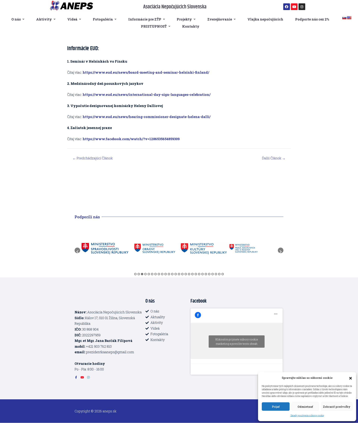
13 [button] (176, 274)
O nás (16, 19)
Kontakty (190, 26)
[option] (105, 248)
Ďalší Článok (273, 158)
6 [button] (152, 274)
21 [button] (202, 274)
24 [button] (212, 274)
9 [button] (162, 274)
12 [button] (172, 274)
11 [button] (169, 274)
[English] (349, 18)
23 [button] (209, 274)
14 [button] (179, 274)
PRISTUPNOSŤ (154, 26)
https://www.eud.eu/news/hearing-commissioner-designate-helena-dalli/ (147, 116)
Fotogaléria (103, 19)
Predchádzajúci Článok (93, 158)
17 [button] (189, 274)
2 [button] (139, 274)
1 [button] (135, 274)
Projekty (184, 19)
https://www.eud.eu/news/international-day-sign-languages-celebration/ (147, 94)
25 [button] (216, 274)
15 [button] (182, 274)
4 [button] (145, 274)
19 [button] (196, 274)
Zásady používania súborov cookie (307, 415)
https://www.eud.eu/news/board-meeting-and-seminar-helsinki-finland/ (146, 72)
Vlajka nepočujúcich (265, 19)
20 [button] (199, 274)
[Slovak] (344, 18)
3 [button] (142, 274)
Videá (72, 19)
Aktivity (44, 19)
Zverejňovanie (219, 19)
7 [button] (155, 274)
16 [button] (186, 274)
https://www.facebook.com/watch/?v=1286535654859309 (131, 139)
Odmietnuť (305, 406)
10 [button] (165, 274)
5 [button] (149, 274)
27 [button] (223, 274)
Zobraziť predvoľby (336, 406)
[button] (350, 378)
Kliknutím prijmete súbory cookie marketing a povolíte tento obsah (236, 341)
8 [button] (159, 274)
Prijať (276, 406)
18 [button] (192, 274)
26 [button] (219, 274)
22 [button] (206, 274)
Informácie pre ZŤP (144, 19)
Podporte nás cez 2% (312, 19)
